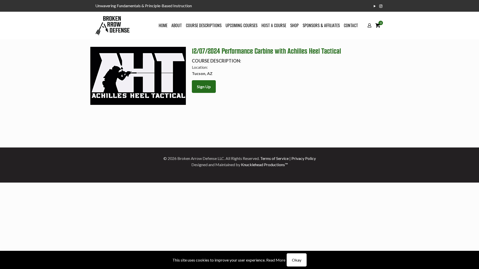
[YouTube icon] (374, 6)
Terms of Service (274, 158)
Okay (296, 260)
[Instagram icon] (381, 6)
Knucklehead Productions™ (264, 164)
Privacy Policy (303, 158)
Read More (275, 260)
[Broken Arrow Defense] (112, 25)
